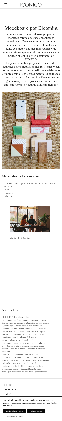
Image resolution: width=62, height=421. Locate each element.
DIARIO (7, 394)
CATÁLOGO (9, 389)
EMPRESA (8, 385)
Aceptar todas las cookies (14, 411)
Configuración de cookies (14, 416)
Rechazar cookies (36, 411)
